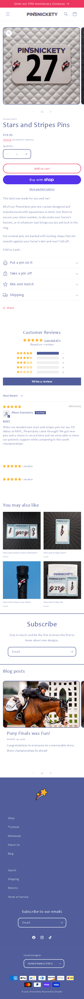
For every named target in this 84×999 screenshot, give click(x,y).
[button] (8, 14)
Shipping (7, 139)
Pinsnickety (35, 991)
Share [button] (10, 308)
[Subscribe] (71, 652)
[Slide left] (33, 111)
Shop (11, 818)
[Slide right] (50, 111)
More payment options (42, 189)
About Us (14, 844)
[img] (12, 407)
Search (12, 870)
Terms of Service (18, 897)
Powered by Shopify (52, 991)
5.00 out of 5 (52, 340)
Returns (13, 888)
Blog (10, 853)
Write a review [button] (42, 381)
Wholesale (14, 836)
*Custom (13, 827)
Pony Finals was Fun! (28, 733)
